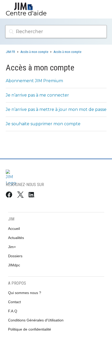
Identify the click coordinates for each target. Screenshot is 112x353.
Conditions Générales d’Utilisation (36, 320)
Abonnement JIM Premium (34, 80)
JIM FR (10, 52)
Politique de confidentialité (29, 329)
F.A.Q (12, 311)
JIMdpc (14, 265)
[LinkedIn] (33, 196)
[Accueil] (23, 6)
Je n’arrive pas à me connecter (37, 95)
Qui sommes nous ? (24, 293)
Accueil (14, 228)
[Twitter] (21, 196)
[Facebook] (10, 196)
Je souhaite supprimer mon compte (43, 123)
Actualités (16, 238)
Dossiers (15, 256)
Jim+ (12, 247)
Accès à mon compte (34, 52)
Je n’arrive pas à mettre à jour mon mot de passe (56, 109)
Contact (14, 302)
